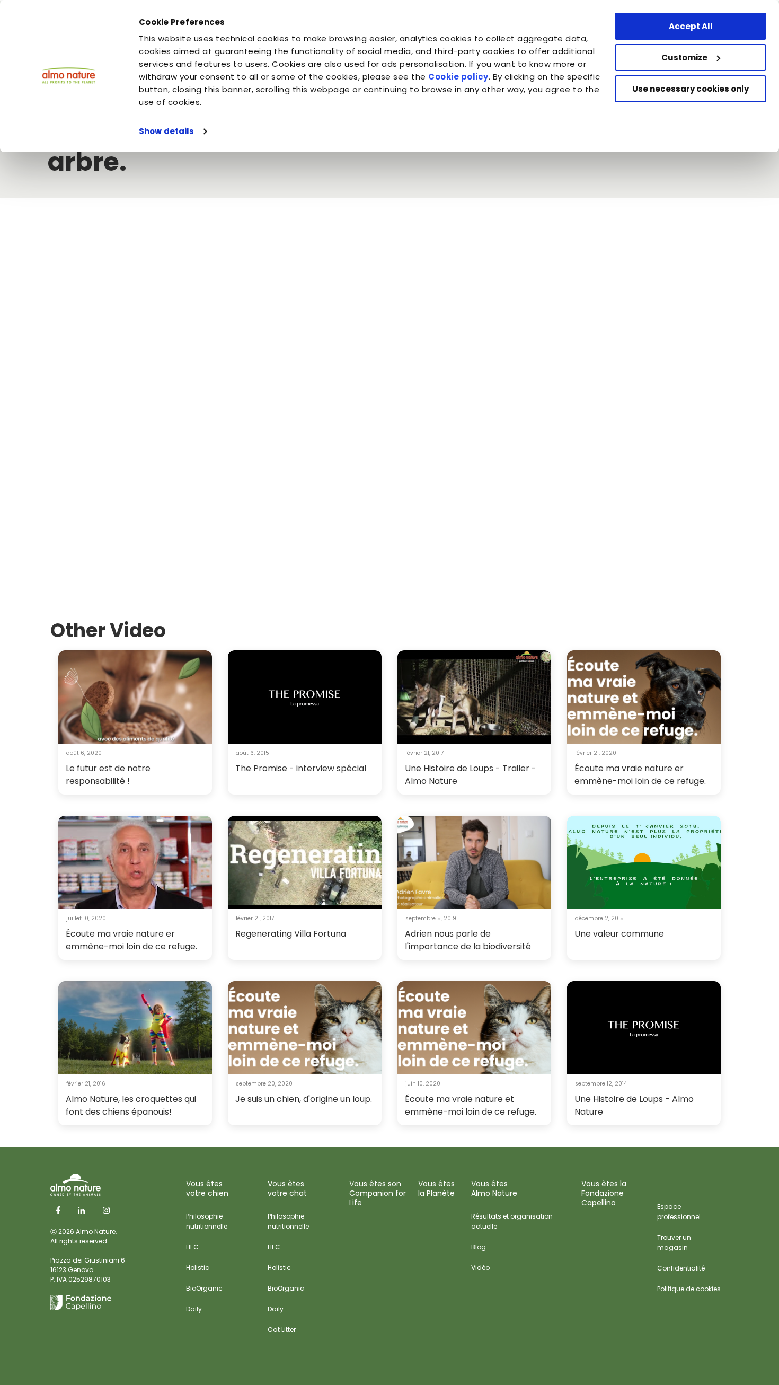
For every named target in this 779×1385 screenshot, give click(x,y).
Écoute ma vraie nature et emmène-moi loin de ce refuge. (470, 1105)
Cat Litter (282, 1329)
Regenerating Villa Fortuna (290, 934)
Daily (194, 1308)
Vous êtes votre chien (207, 1188)
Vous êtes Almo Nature (494, 1188)
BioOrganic (204, 1288)
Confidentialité (681, 1268)
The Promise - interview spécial (300, 768)
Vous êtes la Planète (436, 1188)
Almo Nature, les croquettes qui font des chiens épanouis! (131, 1105)
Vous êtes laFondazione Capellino (603, 1193)
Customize (684, 57)
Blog (478, 1246)
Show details (166, 131)
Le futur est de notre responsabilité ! (108, 774)
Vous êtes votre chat (287, 1188)
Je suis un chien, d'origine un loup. (303, 1099)
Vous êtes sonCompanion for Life (377, 1193)
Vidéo (480, 1267)
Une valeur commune (619, 934)
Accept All (691, 26)
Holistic (197, 1267)
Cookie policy (458, 76)
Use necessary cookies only (690, 88)
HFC (192, 1246)
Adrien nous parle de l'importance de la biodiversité (468, 940)
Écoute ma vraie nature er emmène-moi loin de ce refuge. (640, 774)
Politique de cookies (689, 1288)
